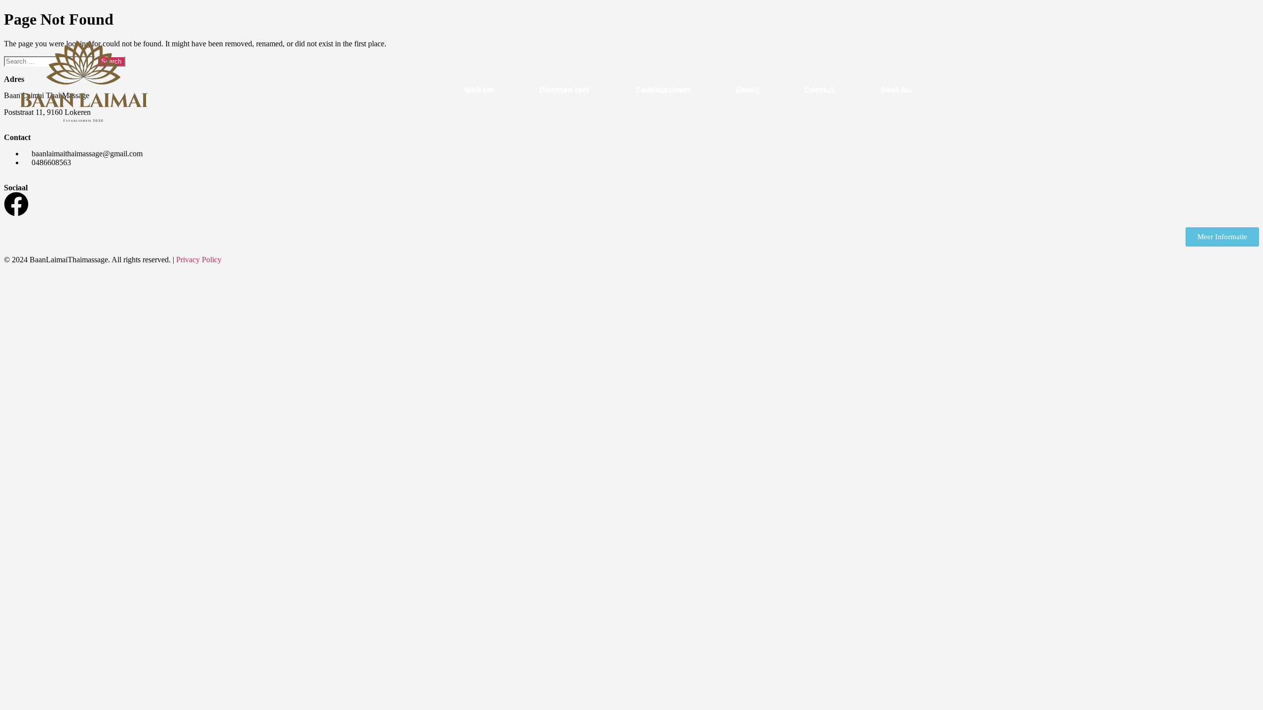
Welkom (479, 90)
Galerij (747, 90)
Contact (820, 90)
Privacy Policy (199, 259)
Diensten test (564, 90)
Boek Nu (896, 90)
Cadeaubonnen (662, 90)
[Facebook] (16, 204)
